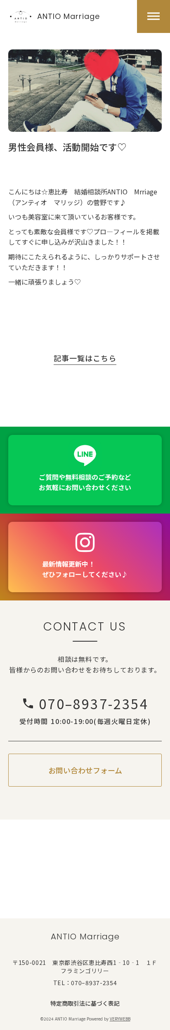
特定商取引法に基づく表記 (85, 1003)
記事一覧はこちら (85, 358)
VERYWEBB (120, 1019)
